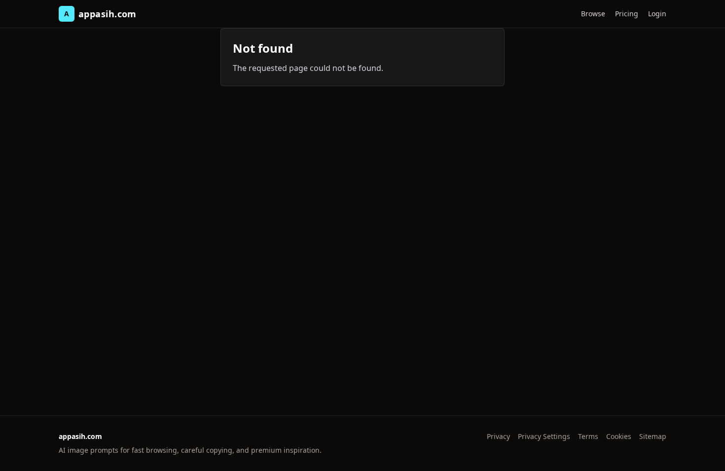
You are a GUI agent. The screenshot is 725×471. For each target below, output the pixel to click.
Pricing (626, 13)
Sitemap (652, 436)
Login (657, 13)
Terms (588, 436)
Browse (593, 13)
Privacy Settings (544, 436)
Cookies (618, 436)
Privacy (498, 436)
